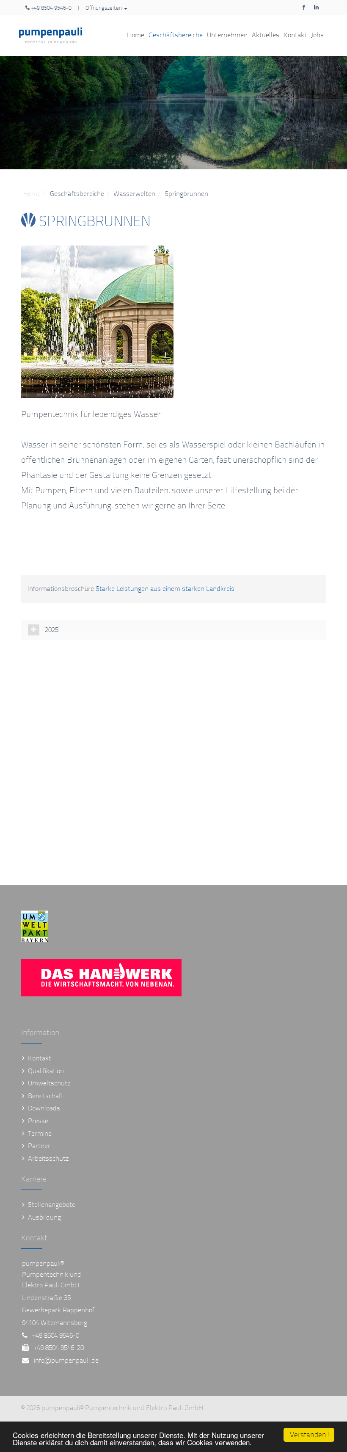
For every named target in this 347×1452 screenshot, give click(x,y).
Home (135, 35)
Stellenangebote (51, 1205)
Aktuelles (265, 35)
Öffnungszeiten (104, 8)
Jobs (317, 35)
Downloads (44, 1108)
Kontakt (295, 35)
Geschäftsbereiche (176, 35)
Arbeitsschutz (48, 1158)
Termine (40, 1133)
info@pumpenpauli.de (66, 1360)
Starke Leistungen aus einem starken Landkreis (165, 589)
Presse (38, 1121)
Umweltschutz (49, 1083)
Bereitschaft (45, 1096)
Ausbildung (44, 1217)
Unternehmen (227, 35)
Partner (39, 1146)
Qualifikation (46, 1071)
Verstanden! (310, 1434)
